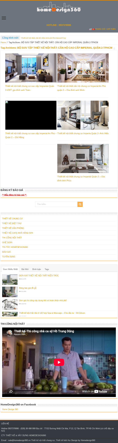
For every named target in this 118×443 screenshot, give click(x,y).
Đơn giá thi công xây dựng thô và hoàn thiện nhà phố (43, 300)
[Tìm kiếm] (80, 204)
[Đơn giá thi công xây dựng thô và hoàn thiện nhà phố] (10, 304)
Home (3, 42)
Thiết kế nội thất (38, 440)
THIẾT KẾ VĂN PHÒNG (13, 228)
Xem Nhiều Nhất (10, 269)
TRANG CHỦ (100, 29)
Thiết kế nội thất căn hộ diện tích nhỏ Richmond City (43, 38)
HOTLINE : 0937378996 (59, 25)
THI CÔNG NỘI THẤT (12, 238)
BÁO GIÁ (6, 252)
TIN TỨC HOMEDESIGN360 (15, 247)
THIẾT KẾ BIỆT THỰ (12, 223)
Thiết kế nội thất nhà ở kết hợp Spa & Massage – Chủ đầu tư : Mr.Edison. (52, 313)
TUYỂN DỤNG (8, 257)
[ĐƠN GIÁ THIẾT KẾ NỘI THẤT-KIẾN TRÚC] (10, 279)
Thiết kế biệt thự (63, 440)
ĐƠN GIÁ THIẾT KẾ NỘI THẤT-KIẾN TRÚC (39, 275)
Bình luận (36, 269)
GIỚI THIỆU (111, 29)
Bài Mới (25, 269)
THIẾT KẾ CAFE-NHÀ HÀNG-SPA (17, 233)
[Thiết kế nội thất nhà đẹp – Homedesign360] (59, 6)
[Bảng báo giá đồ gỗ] (10, 292)
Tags (47, 269)
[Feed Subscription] (116, 48)
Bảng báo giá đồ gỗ (27, 288)
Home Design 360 (10, 409)
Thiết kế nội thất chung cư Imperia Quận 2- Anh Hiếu (83, 133)
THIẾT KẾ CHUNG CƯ (12, 219)
